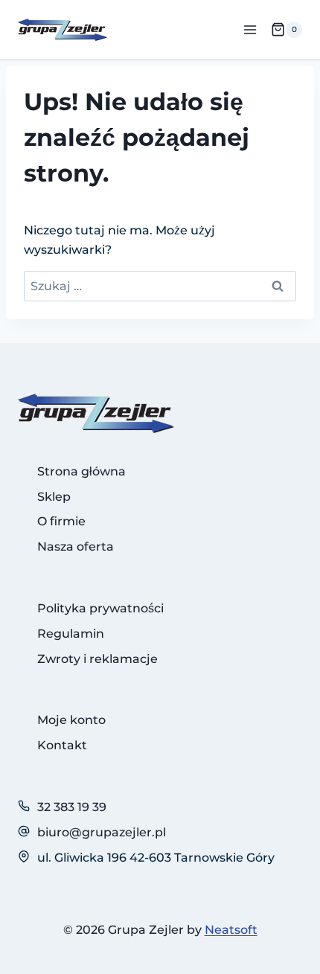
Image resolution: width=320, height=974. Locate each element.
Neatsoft (231, 930)
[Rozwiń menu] (249, 29)
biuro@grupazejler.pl (101, 832)
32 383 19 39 (71, 807)
